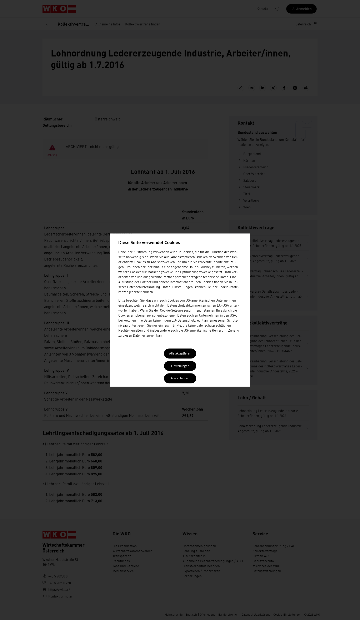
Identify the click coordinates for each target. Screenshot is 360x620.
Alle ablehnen (180, 378)
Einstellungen (180, 366)
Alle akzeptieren (180, 354)
